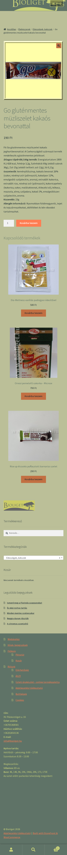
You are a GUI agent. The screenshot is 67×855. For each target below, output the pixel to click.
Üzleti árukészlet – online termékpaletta (38, 682)
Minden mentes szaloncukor (20, 613)
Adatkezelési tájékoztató (29, 687)
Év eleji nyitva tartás (17, 607)
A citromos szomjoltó (17, 623)
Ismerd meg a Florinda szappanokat (24, 602)
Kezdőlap (11, 29)
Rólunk (11, 666)
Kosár (19, 660)
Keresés (33, 849)
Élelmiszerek (24, 29)
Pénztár (20, 654)
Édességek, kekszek (42, 29)
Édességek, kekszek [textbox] (32, 557)
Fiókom (12, 651)
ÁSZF (18, 676)
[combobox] (34, 558)
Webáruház (14, 639)
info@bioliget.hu (13, 740)
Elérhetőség (22, 670)
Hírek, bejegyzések (18, 645)
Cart (51, 847)
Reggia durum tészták (18, 618)
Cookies (20, 700)
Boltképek (21, 694)
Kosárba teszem (29, 223)
